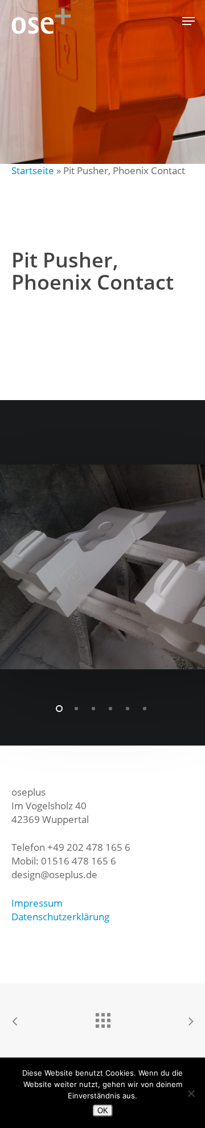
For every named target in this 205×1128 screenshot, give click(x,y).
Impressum (37, 902)
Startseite (32, 170)
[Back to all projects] (102, 1017)
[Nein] (190, 1093)
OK (102, 1110)
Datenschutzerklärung (60, 916)
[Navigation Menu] (188, 21)
